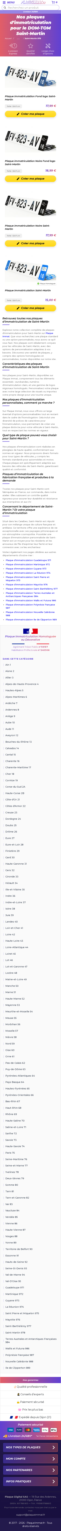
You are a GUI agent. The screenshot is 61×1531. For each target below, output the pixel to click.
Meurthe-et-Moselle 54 (19, 1011)
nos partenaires (19, 1470)
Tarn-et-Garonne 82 (17, 1197)
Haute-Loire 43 (14, 940)
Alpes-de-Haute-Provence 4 (22, 684)
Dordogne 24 (13, 818)
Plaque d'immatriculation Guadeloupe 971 (28, 560)
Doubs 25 (11, 825)
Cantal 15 (10, 754)
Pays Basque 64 (14, 1082)
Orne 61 (9, 1056)
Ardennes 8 (12, 709)
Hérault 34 (11, 883)
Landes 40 (11, 921)
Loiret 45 (10, 953)
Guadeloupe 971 (14, 1287)
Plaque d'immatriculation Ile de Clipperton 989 (31, 619)
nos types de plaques (23, 1447)
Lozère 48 (11, 972)
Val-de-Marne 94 (15, 1274)
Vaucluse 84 (12, 1210)
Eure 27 (9, 838)
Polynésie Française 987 (19, 1355)
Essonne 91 (12, 1255)
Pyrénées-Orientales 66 (19, 1095)
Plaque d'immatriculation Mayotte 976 (27, 584)
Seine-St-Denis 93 (16, 1268)
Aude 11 (9, 729)
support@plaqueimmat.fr (30, 1514)
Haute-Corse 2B (14, 793)
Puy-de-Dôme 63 (15, 1069)
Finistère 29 (12, 851)
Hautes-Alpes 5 (14, 690)
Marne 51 (10, 992)
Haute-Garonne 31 (16, 863)
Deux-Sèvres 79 (14, 1178)
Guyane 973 (12, 1300)
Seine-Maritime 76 (16, 1159)
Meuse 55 (11, 1018)
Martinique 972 (14, 1294)
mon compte (16, 1458)
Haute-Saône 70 (15, 1120)
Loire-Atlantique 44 (16, 947)
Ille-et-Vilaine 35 (15, 889)
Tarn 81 (9, 1191)
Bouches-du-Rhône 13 (18, 741)
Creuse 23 (11, 812)
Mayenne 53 (12, 1005)
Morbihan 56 (12, 1024)
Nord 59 (10, 1043)
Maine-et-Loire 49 (16, 979)
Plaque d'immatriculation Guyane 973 (26, 568)
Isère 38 (10, 908)
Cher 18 (9, 773)
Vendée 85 (11, 1217)
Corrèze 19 (11, 780)
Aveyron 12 (11, 735)
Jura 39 (9, 915)
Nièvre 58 (11, 1037)
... (18, 38)
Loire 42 (10, 934)
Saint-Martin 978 (15, 1332)
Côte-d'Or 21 (12, 799)
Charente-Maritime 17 (18, 767)
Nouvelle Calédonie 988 (19, 1361)
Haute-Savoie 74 (15, 1146)
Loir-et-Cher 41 (14, 928)
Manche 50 (12, 985)
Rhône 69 (11, 1114)
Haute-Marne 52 (15, 998)
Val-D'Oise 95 (13, 1281)
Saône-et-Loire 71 (15, 1127)
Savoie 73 (11, 1140)
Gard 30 (10, 857)
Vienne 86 (11, 1223)
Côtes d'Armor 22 (15, 806)
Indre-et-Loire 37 (15, 902)
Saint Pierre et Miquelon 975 (22, 1313)
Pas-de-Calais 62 (15, 1062)
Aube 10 (10, 722)
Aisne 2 (9, 671)
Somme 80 (11, 1184)
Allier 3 (9, 677)
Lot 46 (9, 960)
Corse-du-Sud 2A (15, 786)
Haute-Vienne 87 (15, 1229)
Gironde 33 (11, 876)
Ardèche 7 (11, 703)
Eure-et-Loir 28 (14, 844)
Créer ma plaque (32, 113)
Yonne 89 (10, 1242)
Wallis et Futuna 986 (17, 1348)
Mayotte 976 (12, 1319)
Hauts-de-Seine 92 (16, 1261)
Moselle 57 (11, 1030)
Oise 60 (9, 1050)
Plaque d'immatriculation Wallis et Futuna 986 (31, 600)
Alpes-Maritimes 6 (16, 696)
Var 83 (9, 1204)
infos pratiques (18, 1481)
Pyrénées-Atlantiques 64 (20, 1075)
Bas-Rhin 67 (12, 1101)
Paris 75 (10, 1152)
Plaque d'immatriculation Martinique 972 (28, 564)
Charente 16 (12, 761)
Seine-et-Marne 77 (16, 1165)
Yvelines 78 (12, 1172)
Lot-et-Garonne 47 (16, 966)
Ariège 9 (10, 716)
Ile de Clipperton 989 (17, 1367)
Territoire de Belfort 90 (19, 1249)
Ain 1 (8, 664)
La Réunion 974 (14, 1306)
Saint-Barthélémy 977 (18, 1326)
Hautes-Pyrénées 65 (17, 1088)
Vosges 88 (11, 1236)
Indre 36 (10, 895)
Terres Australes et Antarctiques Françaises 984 (31, 1341)
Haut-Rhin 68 (13, 1107)
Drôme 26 (11, 831)
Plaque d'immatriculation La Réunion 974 (28, 573)
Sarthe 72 (11, 1133)
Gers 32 (9, 870)
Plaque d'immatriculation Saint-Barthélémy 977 (32, 588)
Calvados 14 (12, 748)
